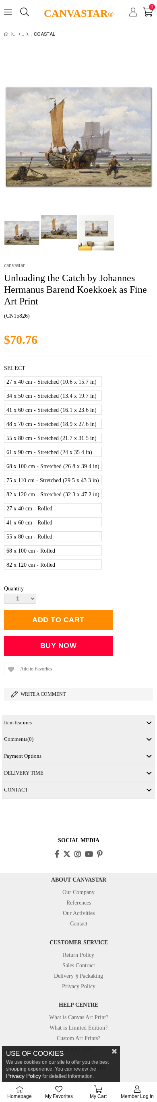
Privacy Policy (78, 986)
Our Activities (79, 913)
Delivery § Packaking (78, 976)
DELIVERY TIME (23, 773)
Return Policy (78, 955)
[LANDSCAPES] (27, 34)
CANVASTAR (79, 13)
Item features (18, 723)
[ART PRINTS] (20, 34)
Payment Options (22, 756)
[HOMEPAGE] (12, 34)
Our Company (78, 892)
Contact (78, 924)
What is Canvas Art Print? (78, 1017)
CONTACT (16, 790)
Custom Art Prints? (78, 1038)
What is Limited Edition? (78, 1028)
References (78, 903)
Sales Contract (78, 965)
